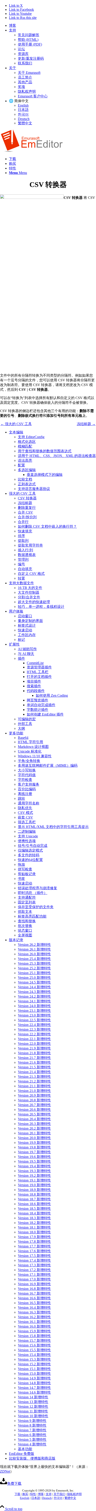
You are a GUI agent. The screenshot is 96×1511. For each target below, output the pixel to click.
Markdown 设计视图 (33, 747)
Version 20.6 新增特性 (34, 1109)
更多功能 (16, 733)
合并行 (23, 522)
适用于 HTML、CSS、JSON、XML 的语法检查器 (57, 456)
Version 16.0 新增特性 (34, 1326)
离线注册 (25, 794)
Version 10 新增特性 (33, 1416)
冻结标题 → (86, 424)
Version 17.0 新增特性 (34, 1279)
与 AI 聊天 (26, 654)
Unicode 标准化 (30, 751)
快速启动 (25, 630)
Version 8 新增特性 (32, 1425)
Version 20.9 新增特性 (34, 1095)
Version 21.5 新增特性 (34, 1067)
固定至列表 (27, 902)
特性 (33, 1494)
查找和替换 (27, 921)
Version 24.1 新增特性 (34, 1001)
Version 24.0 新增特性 (34, 1006)
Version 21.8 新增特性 (34, 1053)
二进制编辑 (27, 831)
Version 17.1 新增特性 (34, 1274)
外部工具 (25, 724)
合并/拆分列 (27, 517)
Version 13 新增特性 (33, 1402)
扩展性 (14, 644)
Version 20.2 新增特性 (34, 1128)
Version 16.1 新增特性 (34, 1322)
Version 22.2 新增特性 (34, 1034)
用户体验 (16, 611)
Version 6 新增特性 (32, 1435)
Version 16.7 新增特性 (34, 1293)
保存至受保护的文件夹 (36, 907)
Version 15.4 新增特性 (34, 1355)
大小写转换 (27, 770)
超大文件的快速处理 (34, 602)
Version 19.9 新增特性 (34, 1142)
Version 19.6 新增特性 (34, 1157)
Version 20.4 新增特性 (34, 1119)
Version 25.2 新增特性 (34, 968)
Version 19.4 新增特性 (34, 1166)
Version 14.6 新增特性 (34, 1392)
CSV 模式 (25, 813)
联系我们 (25, 63)
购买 (25, 1494)
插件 (21, 658)
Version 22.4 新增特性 (34, 1025)
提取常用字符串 (30, 545)
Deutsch (23, 119)
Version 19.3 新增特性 (34, 1171)
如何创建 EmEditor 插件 (45, 714)
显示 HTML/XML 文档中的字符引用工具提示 (53, 827)
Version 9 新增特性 (32, 1421)
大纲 (21, 728)
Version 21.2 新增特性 (34, 1081)
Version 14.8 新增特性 (34, 1383)
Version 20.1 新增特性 (34, 1133)
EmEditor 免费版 (21, 1454)
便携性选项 (27, 841)
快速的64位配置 (30, 860)
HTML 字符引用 (30, 742)
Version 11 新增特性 (33, 1411)
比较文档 (25, 479)
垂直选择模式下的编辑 (45, 475)
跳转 (21, 798)
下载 (17, 1494)
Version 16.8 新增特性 (34, 1289)
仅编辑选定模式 (30, 850)
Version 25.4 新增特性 (34, 959)
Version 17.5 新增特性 (34, 1256)
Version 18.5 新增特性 (34, 1208)
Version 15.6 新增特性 (34, 1345)
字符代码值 (27, 775)
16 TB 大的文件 (30, 588)
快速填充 (25, 531)
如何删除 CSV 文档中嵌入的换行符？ (47, 526)
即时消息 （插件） (32, 893)
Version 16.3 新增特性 (34, 1312)
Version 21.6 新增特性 (34, 1062)
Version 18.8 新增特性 (34, 1194)
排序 (21, 536)
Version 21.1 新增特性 (34, 1086)
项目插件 (34, 681)
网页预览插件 (37, 700)
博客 (12, 25)
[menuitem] (52, 25)
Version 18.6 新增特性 (34, 1204)
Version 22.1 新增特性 (34, 1039)
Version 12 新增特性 (33, 1406)
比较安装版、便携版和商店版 (32, 1458)
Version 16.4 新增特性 (34, 1307)
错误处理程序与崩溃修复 (37, 888)
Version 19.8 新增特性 (34, 1147)
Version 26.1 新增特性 (34, 949)
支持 (12, 30)
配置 (21, 465)
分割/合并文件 (29, 597)
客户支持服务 (28, 784)
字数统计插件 (37, 710)
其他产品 (25, 82)
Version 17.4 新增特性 (34, 1260)
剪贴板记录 (27, 874)
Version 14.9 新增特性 (34, 1378)
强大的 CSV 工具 (22, 493)
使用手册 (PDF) (30, 44)
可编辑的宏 (27, 719)
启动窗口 (25, 616)
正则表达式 (27, 484)
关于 (12, 68)
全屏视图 (25, 935)
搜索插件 (34, 686)
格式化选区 (27, 442)
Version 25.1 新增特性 (34, 973)
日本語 (23, 110)
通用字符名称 (28, 803)
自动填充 (25, 569)
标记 (21, 639)
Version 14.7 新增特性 (34, 1388)
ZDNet (5, 1471)
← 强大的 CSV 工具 (16, 424)
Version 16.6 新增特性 (34, 1298)
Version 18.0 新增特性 (34, 1232)
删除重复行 (27, 508)
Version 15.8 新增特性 (34, 1336)
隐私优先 (25, 808)
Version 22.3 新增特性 (34, 1029)
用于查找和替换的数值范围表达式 (44, 451)
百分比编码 (27, 789)
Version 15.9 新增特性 (34, 1331)
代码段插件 (36, 691)
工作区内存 (27, 635)
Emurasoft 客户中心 (33, 96)
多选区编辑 (27, 470)
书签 (21, 879)
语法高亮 (25, 460)
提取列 (23, 540)
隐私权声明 (27, 91)
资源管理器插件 (39, 667)
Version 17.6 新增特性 (34, 1251)
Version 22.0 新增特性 (34, 1043)
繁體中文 (25, 123)
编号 (21, 564)
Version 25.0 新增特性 (34, 978)
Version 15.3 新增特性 (34, 1359)
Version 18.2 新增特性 (34, 1223)
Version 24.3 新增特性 (34, 992)
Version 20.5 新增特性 (34, 1114)
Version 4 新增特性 (32, 1444)
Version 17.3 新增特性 (34, 1265)
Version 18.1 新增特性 (34, 1227)
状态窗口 (25, 930)
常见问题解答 (28, 35)
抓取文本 (25, 912)
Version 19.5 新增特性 (34, 1161)
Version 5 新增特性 (32, 1439)
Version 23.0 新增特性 (34, 1015)
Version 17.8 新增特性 (34, 1241)
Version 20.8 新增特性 (34, 1100)
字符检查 (25, 780)
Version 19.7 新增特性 (34, 1152)
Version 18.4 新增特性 (34, 1213)
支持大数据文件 (21, 583)
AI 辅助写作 (27, 649)
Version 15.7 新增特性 (34, 1340)
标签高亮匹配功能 (32, 916)
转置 (21, 578)
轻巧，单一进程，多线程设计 (41, 606)
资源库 (23, 54)
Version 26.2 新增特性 (34, 945)
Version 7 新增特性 (32, 1430)
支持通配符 (27, 897)
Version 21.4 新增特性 (34, 1072)
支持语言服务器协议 (34, 489)
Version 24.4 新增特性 (34, 987)
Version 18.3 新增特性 (34, 1218)
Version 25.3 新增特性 (34, 963)
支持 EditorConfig (31, 437)
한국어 (23, 114)
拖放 (21, 864)
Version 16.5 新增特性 (34, 1303)
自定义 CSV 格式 (31, 573)
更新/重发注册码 (31, 58)
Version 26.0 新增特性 (34, 954)
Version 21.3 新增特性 (34, 1076)
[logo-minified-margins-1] (32, 151)
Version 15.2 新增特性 (34, 1364)
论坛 (21, 49)
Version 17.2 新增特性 (34, 1270)
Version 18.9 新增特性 (34, 1190)
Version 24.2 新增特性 (34, 996)
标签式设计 (27, 625)
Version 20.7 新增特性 (34, 1105)
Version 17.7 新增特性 (34, 1246)
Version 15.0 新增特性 (34, 1373)
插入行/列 (25, 550)
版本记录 (16, 940)
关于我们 (59, 1494)
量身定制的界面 (30, 621)
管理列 (23, 559)
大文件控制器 (28, 592)
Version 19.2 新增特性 (34, 1175)
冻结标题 (25, 503)
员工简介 (25, 77)
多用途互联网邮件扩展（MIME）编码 (47, 765)
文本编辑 (16, 432)
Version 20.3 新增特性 (34, 1124)
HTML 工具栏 (37, 672)
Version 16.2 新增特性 (34, 1317)
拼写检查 (25, 869)
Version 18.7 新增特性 (34, 1199)
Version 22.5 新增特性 (34, 1020)
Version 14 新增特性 (33, 1397)
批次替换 (25, 926)
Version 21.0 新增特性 (34, 1091)
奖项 (21, 87)
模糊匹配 (25, 446)
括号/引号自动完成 (32, 846)
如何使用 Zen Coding (52, 695)
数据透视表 (27, 555)
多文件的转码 (28, 855)
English (23, 105)
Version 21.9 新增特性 (34, 1048)
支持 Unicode (28, 836)
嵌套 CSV (25, 817)
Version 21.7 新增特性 (34, 1058)
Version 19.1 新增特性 (34, 1180)
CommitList (35, 663)
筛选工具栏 (27, 822)
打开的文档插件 (39, 677)
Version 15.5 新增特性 (34, 1350)
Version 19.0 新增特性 (34, 1185)
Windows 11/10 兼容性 (35, 756)
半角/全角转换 (29, 761)
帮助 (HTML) (28, 40)
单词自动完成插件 (41, 705)
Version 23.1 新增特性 (34, 1010)
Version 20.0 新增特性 (34, 1138)
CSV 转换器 (27, 498)
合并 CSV (25, 512)
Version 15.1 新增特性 (34, 1369)
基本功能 (25, 1449)
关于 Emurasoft (29, 73)
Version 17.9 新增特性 (34, 1237)
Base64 (23, 738)
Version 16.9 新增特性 (34, 1284)
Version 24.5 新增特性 (34, 982)
